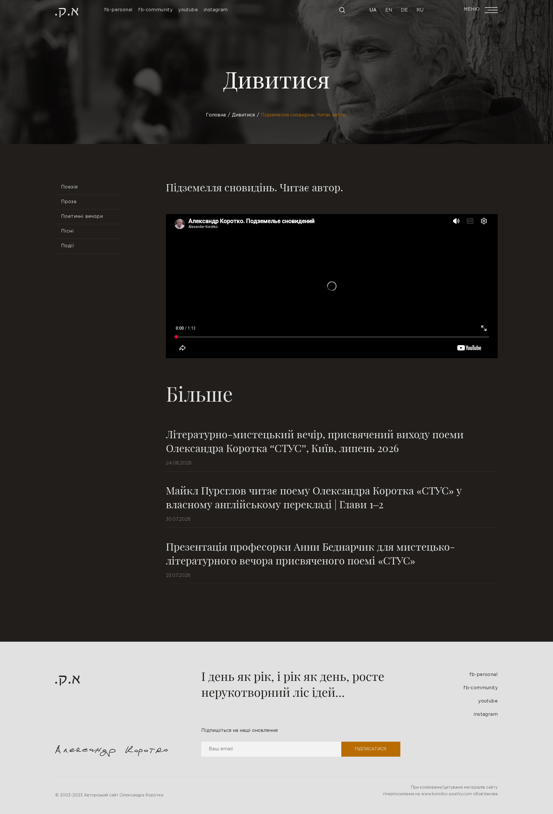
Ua (373, 10)
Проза (68, 202)
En (388, 10)
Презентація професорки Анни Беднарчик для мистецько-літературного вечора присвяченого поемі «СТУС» (310, 553)
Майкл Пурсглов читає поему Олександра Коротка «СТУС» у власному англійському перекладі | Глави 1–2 (314, 497)
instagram (486, 714)
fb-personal (483, 675)
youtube (488, 701)
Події (67, 246)
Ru (419, 10)
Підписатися (370, 749)
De (404, 10)
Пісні (67, 231)
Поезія (69, 187)
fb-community (480, 688)
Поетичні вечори (82, 216)
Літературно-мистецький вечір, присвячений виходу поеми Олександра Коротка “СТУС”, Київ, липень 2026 (315, 441)
